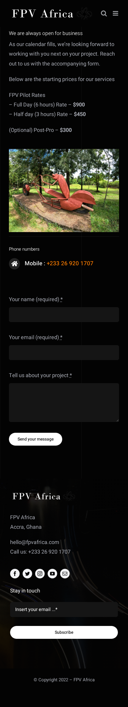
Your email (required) (36, 337)
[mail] (65, 573)
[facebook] (15, 573)
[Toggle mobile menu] (116, 13)
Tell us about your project (40, 375)
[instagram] (40, 573)
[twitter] (27, 573)
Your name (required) (36, 299)
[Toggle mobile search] (104, 13)
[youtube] (52, 573)
